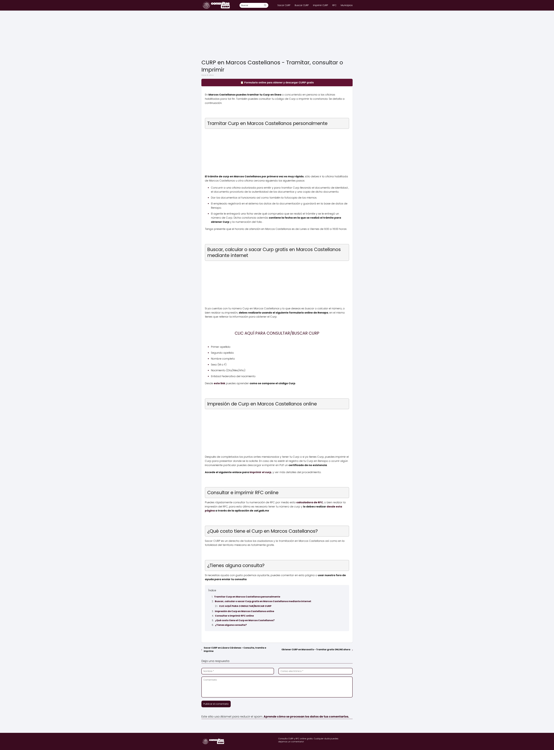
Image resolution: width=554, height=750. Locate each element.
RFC (334, 5)
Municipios (347, 5)
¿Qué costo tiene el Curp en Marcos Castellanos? (245, 620)
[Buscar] (265, 5)
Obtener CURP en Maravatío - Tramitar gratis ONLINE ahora (315, 649)
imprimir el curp (260, 472)
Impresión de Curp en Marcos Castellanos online (244, 611)
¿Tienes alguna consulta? (231, 625)
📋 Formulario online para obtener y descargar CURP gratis (277, 82)
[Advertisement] (277, 35)
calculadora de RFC (309, 502)
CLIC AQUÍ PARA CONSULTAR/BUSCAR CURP (245, 606)
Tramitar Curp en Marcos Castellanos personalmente (247, 596)
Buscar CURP (302, 5)
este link (219, 383)
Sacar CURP (283, 5)
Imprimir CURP (320, 5)
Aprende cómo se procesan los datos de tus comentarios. (306, 717)
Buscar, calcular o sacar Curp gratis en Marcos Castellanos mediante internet (263, 601)
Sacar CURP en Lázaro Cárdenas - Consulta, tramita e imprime (235, 649)
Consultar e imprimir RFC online (234, 615)
